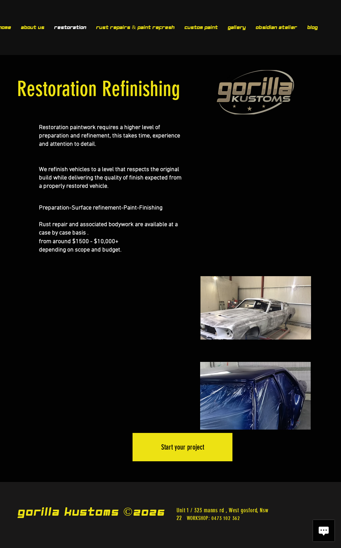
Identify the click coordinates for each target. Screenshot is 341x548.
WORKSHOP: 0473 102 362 (213, 518)
